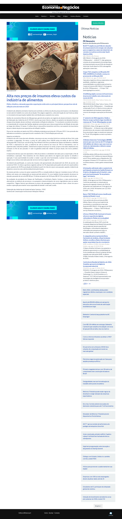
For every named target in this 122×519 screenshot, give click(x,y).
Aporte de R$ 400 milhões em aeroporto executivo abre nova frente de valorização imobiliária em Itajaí (96, 304)
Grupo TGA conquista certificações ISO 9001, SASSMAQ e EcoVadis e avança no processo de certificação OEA (96, 74)
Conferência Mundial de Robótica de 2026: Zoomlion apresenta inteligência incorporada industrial (97, 264)
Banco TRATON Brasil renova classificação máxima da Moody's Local (97, 195)
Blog (59, 16)
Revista (43, 16)
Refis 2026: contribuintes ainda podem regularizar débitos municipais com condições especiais (98, 292)
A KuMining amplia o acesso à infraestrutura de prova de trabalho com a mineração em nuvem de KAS (98, 96)
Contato (85, 16)
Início (37, 16)
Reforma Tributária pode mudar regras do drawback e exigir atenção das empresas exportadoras (96, 394)
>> (89, 284)
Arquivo (97, 506)
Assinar (51, 513)
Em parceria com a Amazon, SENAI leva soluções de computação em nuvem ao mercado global (96, 349)
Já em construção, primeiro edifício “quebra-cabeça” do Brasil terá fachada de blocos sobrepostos (97, 436)
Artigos (65, 16)
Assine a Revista (75, 16)
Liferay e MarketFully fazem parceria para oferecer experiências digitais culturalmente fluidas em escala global (97, 216)
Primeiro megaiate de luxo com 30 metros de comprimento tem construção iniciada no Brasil (97, 371)
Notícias (52, 16)
